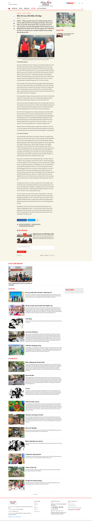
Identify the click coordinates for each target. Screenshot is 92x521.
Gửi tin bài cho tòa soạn (72, 505)
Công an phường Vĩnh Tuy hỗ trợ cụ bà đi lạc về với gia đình (20, 284)
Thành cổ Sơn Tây (30, 467)
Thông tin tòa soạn (71, 504)
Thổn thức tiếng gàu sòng (33, 345)
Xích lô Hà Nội (29, 375)
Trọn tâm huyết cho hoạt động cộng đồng (68, 34)
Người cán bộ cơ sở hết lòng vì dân (43, 234)
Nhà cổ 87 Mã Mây (31, 428)
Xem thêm (35, 494)
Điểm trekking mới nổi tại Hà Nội (34, 362)
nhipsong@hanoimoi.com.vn (58, 510)
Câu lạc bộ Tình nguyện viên (24, 224)
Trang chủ (19, 13)
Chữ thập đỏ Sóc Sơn (36, 224)
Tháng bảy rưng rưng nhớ (33, 454)
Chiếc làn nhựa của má (32, 402)
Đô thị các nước (41, 8)
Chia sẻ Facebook (22, 220)
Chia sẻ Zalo (32, 220)
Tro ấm (27, 388)
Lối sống (33, 8)
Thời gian (46, 255)
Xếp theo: (42, 255)
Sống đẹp (29, 13)
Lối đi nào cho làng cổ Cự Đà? (34, 415)
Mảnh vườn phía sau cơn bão (34, 441)
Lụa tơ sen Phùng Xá (31, 332)
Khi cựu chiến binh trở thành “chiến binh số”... (39, 292)
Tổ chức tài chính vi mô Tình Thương (26, 226)
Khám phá (26, 8)
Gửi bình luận (21, 251)
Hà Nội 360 (14, 8)
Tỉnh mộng (28, 319)
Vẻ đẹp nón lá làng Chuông (33, 480)
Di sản (20, 8)
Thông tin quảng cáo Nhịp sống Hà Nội (74, 507)
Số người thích (51, 255)
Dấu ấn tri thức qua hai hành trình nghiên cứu (39, 305)
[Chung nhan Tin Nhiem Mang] (14, 516)
